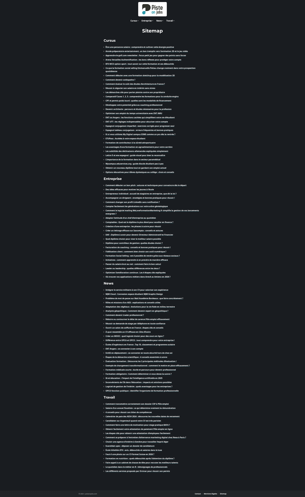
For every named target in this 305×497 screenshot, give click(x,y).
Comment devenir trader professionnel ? (125, 315)
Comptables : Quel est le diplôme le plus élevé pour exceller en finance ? (139, 222)
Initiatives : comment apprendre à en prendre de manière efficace (137, 260)
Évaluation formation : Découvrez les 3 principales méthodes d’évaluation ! (141, 361)
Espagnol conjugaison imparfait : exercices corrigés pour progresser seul (140, 126)
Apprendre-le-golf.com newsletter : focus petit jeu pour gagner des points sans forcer (146, 55)
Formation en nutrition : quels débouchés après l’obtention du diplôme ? (140, 458)
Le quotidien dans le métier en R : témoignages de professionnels (136, 467)
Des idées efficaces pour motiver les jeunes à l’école (130, 189)
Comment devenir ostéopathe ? (120, 79)
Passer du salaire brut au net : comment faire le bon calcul (133, 264)
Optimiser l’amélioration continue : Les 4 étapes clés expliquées (136, 272)
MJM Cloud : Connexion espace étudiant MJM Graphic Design (134, 294)
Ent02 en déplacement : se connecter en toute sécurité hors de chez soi (139, 353)
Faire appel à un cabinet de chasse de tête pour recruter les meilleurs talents (142, 462)
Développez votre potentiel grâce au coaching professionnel (134, 105)
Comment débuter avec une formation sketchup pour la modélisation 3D (140, 75)
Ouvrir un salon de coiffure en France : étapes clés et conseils (134, 327)
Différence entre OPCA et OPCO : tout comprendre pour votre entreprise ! (140, 340)
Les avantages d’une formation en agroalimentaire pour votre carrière (139, 147)
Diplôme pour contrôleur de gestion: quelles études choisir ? (134, 243)
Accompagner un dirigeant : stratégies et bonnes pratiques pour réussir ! (140, 198)
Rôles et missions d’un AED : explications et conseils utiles (133, 302)
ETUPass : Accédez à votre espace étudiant (125, 138)
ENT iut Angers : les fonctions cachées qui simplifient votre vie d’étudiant (140, 117)
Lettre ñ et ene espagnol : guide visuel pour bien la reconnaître (135, 155)
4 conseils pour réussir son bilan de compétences (129, 412)
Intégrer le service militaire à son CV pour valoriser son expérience (137, 290)
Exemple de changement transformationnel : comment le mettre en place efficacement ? (148, 365)
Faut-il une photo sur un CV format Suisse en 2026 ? (130, 454)
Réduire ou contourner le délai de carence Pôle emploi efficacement (138, 319)
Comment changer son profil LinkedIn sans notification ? (133, 202)
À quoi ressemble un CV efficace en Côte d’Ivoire (128, 332)
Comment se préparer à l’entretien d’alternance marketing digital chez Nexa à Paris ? (146, 437)
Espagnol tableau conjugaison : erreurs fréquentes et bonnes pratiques (139, 130)
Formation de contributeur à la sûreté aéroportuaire (130, 142)
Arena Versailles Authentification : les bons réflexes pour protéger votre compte (143, 59)
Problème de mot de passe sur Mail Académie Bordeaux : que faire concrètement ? (144, 298)
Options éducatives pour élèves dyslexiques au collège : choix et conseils (140, 172)
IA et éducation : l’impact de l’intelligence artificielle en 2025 (134, 378)
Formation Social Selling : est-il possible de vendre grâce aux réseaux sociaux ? (143, 255)
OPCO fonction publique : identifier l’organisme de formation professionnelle (142, 390)
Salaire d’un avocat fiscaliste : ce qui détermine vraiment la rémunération (141, 408)
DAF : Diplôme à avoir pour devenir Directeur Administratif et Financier (139, 234)
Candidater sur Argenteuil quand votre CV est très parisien (133, 420)
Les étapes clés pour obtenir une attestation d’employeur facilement (138, 433)
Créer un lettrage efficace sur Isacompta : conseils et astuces (134, 230)
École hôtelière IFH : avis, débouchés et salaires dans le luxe (134, 450)
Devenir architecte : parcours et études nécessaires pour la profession (139, 109)
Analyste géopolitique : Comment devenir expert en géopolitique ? (137, 311)
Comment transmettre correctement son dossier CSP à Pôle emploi (137, 404)
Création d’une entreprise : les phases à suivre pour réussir (133, 226)
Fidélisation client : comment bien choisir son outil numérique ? (136, 251)
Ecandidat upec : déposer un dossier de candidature (130, 446)
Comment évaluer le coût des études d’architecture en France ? (135, 84)
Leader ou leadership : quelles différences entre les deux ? (133, 268)
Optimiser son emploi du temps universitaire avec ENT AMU (134, 113)
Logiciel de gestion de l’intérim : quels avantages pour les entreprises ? (139, 386)
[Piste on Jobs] (152, 9)
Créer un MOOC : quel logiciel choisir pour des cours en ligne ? (135, 336)
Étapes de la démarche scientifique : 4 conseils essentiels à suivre (136, 357)
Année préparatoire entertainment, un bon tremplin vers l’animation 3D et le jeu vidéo (147, 51)
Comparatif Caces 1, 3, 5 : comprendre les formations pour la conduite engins (142, 96)
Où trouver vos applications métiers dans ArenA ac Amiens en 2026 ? (138, 276)
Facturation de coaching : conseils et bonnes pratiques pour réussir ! (138, 247)
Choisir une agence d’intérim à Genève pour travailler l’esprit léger (137, 441)
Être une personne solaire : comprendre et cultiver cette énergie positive (140, 47)
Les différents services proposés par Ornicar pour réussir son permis (138, 471)
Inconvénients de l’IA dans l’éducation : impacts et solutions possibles (139, 382)
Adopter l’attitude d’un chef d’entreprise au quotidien (131, 218)
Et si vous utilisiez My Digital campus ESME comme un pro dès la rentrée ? (140, 134)
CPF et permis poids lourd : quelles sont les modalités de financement (138, 100)
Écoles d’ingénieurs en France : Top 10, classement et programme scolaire (140, 344)
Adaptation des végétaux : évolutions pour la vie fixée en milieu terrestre (140, 306)
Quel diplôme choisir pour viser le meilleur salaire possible (133, 239)
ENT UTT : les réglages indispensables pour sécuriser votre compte (137, 121)
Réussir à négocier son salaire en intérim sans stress (130, 88)
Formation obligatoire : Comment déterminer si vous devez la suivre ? (139, 374)
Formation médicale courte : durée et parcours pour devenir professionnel (141, 369)
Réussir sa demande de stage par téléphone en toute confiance (135, 323)
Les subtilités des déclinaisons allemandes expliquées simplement (137, 151)
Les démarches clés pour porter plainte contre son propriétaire (135, 92)
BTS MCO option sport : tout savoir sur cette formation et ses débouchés (140, 64)
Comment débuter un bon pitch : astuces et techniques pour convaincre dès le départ (146, 185)
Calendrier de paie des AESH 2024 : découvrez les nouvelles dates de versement (143, 416)
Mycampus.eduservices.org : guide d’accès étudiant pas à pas (134, 163)
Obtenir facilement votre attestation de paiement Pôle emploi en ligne (139, 429)
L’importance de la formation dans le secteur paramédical (133, 159)
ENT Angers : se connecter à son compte (124, 348)
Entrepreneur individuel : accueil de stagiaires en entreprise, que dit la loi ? (141, 193)
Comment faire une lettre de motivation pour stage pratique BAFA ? (138, 425)
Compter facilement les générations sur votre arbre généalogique (137, 206)
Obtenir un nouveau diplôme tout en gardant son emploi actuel (136, 168)
